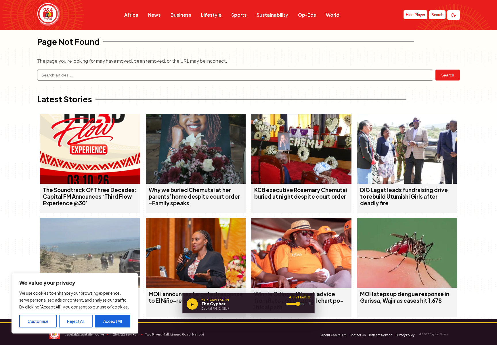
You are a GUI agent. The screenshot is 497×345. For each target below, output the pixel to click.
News (154, 15)
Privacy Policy (404, 335)
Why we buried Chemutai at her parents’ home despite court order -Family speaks (194, 196)
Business (181, 15)
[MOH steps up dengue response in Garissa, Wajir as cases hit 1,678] (407, 286)
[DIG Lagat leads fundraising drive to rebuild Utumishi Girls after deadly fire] (407, 182)
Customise (38, 321)
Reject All (75, 321)
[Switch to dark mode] (453, 15)
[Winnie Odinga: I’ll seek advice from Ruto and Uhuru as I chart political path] (301, 286)
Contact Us (357, 335)
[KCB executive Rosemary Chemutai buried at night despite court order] (301, 182)
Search (447, 75)
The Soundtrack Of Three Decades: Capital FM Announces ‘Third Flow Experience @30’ (90, 196)
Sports (239, 15)
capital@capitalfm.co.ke (84, 334)
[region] (75, 303)
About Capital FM (333, 335)
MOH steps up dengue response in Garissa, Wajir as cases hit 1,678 (404, 297)
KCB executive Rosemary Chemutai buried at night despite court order (300, 193)
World (332, 15)
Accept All (112, 321)
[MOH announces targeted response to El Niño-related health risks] (196, 286)
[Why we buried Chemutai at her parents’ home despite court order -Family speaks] (196, 182)
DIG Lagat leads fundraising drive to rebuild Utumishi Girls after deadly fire (404, 196)
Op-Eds (307, 15)
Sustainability (272, 15)
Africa (131, 15)
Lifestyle (211, 15)
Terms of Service (380, 335)
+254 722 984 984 (124, 334)
